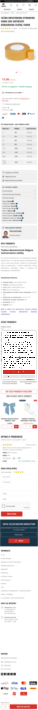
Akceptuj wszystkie (19, 372)
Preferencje (27, 377)
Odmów (10, 377)
